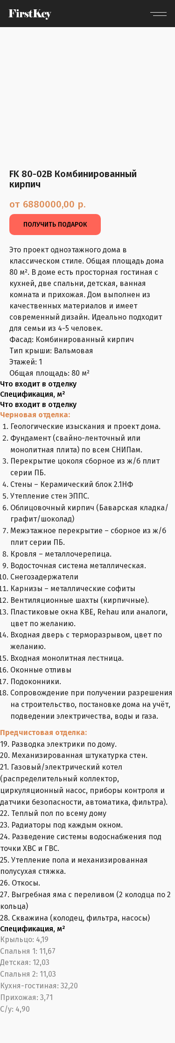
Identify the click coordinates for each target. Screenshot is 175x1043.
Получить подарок (55, 225)
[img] (30, 14)
